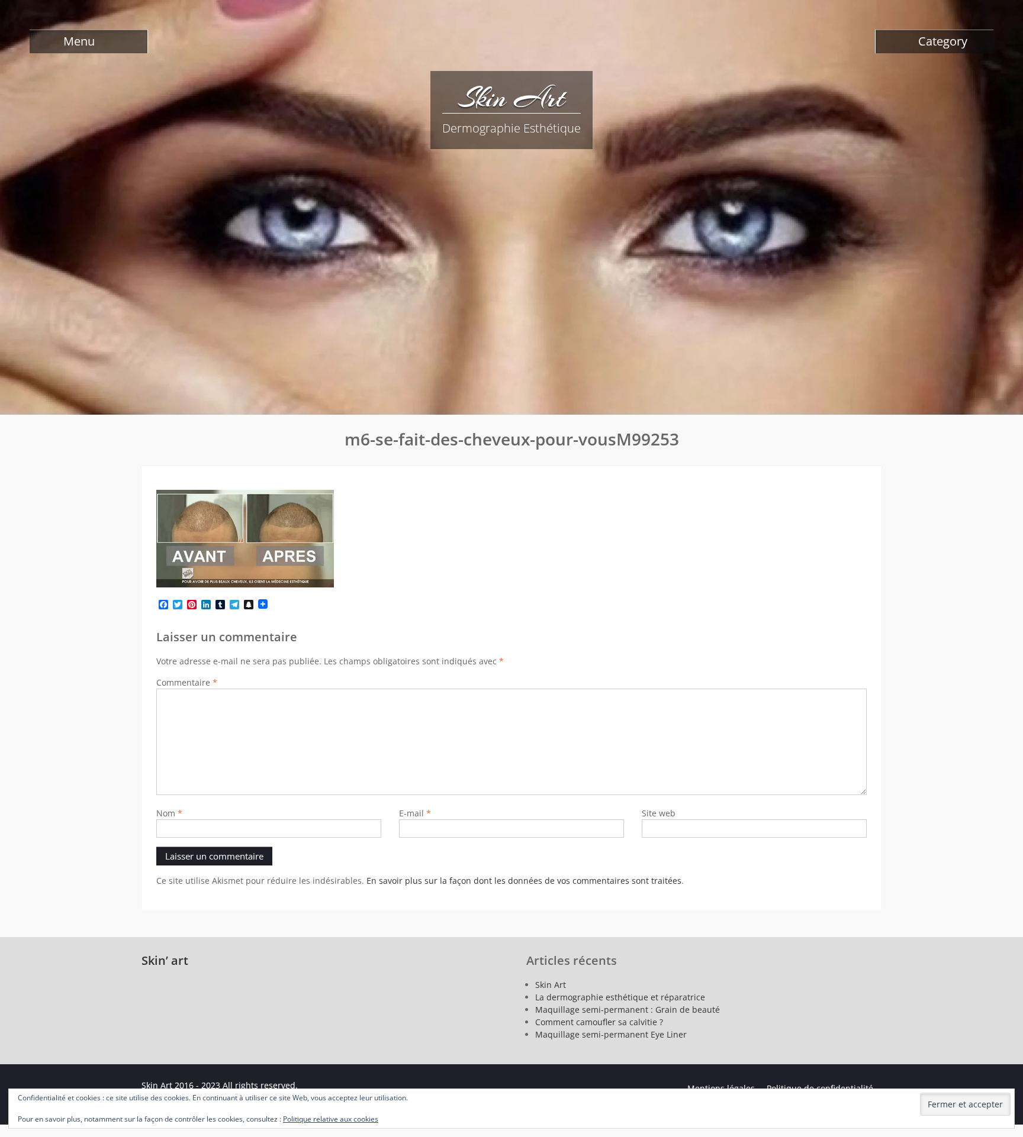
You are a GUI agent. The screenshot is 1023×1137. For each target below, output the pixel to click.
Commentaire (186, 682)
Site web (658, 813)
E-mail (415, 813)
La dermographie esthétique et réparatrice (620, 997)
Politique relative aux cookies (330, 1119)
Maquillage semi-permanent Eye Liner (611, 1034)
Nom (169, 813)
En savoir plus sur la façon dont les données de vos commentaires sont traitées (523, 880)
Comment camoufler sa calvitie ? (599, 1022)
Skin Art (511, 98)
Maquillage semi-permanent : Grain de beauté (627, 1009)
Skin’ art (164, 960)
